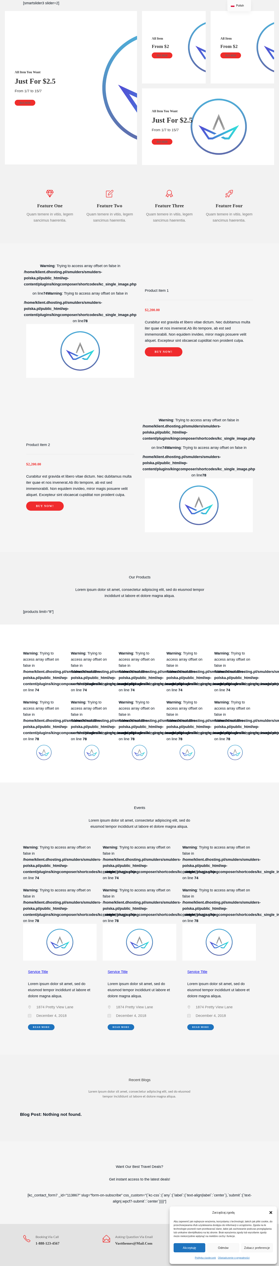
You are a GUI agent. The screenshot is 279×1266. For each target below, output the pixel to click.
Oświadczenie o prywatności (234, 1257)
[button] (271, 1213)
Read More (41, 1027)
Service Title (38, 972)
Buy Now (25, 102)
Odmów (223, 1247)
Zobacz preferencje (257, 1247)
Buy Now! (164, 351)
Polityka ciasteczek (205, 1257)
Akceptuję (189, 1247)
